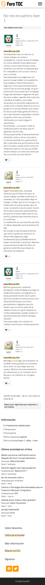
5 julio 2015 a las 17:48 (11, 51)
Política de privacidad (14, 535)
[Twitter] (16, 569)
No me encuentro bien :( (12, 477)
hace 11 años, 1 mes (28, 440)
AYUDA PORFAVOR (10, 509)
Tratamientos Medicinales (18, 425)
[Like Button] (6, 160)
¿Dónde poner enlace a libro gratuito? (18, 500)
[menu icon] (40, 3)
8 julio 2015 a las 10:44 (11, 187)
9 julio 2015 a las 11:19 (11, 357)
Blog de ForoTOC (13, 550)
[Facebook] (9, 569)
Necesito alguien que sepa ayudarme (18, 467)
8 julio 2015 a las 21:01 (11, 284)
